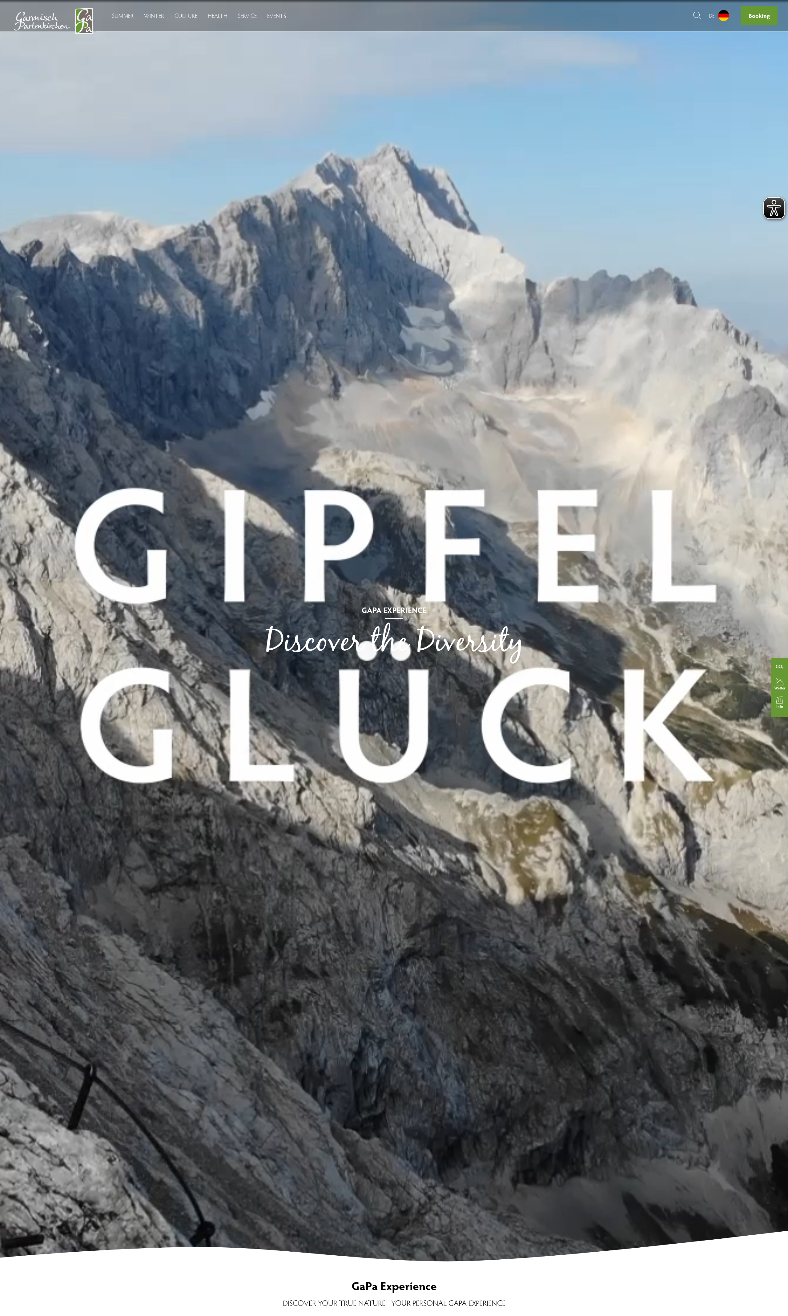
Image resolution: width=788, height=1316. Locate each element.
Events (276, 15)
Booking (759, 15)
